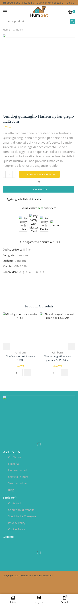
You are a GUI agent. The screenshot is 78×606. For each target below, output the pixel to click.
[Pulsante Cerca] (72, 21)
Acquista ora (40, 189)
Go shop (71, 2)
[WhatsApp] (40, 272)
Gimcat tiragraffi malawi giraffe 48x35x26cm (57, 358)
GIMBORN (20, 266)
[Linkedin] (37, 272)
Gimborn (18, 29)
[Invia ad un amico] (33, 272)
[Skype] (43, 272)
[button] (27, 372)
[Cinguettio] (20, 272)
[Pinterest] (30, 272)
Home (6, 29)
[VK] (26, 272)
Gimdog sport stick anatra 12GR (20, 358)
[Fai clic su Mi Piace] (23, 272)
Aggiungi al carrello (41, 174)
